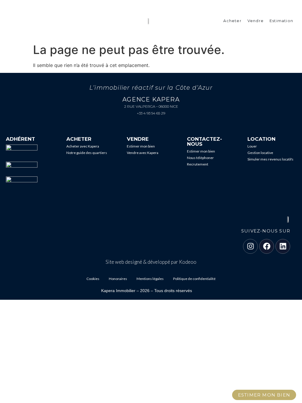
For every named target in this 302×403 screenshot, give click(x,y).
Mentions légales (150, 278)
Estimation (281, 20)
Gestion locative (260, 152)
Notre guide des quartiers (86, 152)
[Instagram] (250, 246)
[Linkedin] (282, 246)
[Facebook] (266, 246)
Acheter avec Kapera (82, 146)
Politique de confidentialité (194, 278)
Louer (252, 146)
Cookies (92, 278)
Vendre (255, 20)
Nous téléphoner (200, 157)
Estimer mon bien (141, 146)
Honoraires (118, 278)
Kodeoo (187, 262)
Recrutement (197, 164)
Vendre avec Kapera (142, 152)
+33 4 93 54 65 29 (151, 113)
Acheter (232, 20)
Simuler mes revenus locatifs (270, 159)
